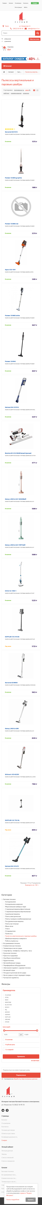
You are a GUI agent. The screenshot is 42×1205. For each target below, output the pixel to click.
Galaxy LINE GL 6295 (12, 728)
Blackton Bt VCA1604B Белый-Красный (18, 453)
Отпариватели (10, 931)
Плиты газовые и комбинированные (18, 919)
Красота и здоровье (10, 956)
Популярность (19, 90)
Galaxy (32, 501)
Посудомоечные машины (14, 921)
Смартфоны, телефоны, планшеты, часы (17, 951)
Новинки (26, 93)
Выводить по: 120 (31, 885)
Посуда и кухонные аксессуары (14, 973)
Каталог (11, 3)
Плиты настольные (12, 924)
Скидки (35, 3)
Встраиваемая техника (11, 943)
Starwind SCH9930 (11, 682)
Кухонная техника (10, 953)
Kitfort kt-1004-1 (10, 591)
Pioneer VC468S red (11, 224)
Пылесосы (9, 934)
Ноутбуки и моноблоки (11, 958)
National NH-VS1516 (12, 407)
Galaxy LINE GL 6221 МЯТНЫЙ (15, 545)
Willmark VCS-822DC (12, 774)
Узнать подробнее (12, 1200)
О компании (18, 3)
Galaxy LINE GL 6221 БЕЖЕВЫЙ (15, 499)
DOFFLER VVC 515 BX (12, 637)
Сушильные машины (12, 914)
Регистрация (18, 7)
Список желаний (7, 1157)
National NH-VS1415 (12, 866)
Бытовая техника (20, 72)
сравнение (7, 41)
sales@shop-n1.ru (33, 28)
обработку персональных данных (25, 1079)
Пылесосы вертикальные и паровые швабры (32, 72)
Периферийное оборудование (14, 965)
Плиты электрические (13, 916)
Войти (25, 7)
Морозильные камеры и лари (15, 907)
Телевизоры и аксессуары (12, 948)
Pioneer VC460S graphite (13, 178)
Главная (4, 3)
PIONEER (32, 180)
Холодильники (10, 902)
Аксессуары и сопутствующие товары (16, 975)
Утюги (7, 929)
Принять (31, 1200)
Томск (7, 26)
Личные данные (7, 1151)
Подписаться (21, 1075)
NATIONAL (32, 409)
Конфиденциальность (9, 1137)
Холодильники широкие (14, 904)
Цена (27, 90)
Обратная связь (34, 39)
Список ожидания (8, 1161)
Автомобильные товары (11, 963)
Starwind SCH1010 (11, 132)
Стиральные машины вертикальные (18, 912)
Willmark (33, 776)
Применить (21, 1056)
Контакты (25, 3)
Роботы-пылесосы (11, 941)
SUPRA (31, 272)
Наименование (16, 93)
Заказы (4, 1154)
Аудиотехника (8, 960)
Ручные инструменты (11, 978)
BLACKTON (32, 455)
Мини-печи (9, 926)
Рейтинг (6, 93)
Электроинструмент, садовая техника (17, 968)
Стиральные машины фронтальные (17, 909)
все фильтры (35, 1060)
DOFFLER (32, 639)
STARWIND (32, 134)
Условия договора (8, 1130)
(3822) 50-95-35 (18, 28)
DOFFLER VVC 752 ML (12, 820)
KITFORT (32, 593)
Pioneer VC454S (10, 361)
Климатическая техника (12, 946)
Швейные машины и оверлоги (16, 938)
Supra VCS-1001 (10, 269)
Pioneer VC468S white (12, 315)
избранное (7, 39)
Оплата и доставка (8, 1133)
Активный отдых (9, 970)
